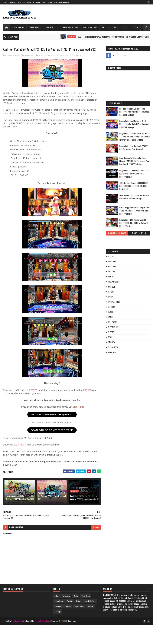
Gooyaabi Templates (42, 621)
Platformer (112, 307)
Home (4, 2)
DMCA (38, 2)
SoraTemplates (17, 621)
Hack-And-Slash (113, 282)
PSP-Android (67, 55)
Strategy (111, 342)
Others (48, 55)
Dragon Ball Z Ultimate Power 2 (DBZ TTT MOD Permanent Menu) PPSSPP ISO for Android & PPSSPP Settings (134, 136)
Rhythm (77, 55)
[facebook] (148, 2)
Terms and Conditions (61, 2)
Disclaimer (30, 2)
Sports (110, 337)
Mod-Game (111, 287)
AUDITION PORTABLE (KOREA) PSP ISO (52, 414)
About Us (12, 2)
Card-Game (112, 271)
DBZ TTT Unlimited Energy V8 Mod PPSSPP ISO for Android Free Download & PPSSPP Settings (102, 36)
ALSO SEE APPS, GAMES (117, 233)
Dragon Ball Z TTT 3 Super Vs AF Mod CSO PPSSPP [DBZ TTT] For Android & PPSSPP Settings (133, 223)
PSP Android (18, 27)
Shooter (111, 332)
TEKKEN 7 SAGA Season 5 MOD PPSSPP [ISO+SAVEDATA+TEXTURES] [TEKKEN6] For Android (134, 186)
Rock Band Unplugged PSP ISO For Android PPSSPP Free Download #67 (84, 497)
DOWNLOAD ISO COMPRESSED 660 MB (52, 430)
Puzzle (110, 312)
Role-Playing (112, 322)
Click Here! (78, 406)
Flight (78, 601)
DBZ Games (50, 27)
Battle (76, 596)
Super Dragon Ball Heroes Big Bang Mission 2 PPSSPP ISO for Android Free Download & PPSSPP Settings (134, 161)
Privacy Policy (47, 2)
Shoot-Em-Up (113, 327)
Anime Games (35, 27)
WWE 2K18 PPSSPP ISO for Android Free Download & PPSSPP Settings (134, 197)
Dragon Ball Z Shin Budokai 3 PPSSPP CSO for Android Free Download (133, 147)
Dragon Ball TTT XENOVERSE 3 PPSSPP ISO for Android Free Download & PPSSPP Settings (134, 173)
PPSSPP (56, 55)
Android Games (90, 27)
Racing (110, 317)
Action (41, 55)
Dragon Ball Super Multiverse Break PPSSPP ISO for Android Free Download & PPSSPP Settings (134, 124)
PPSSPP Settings (110, 27)
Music (75, 491)
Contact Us (21, 2)
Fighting (58, 37)
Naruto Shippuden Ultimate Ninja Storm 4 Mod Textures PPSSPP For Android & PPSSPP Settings (134, 210)
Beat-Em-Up (112, 266)
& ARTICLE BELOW (139, 233)
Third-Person (113, 347)
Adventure (112, 261)
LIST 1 (125, 27)
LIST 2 (135, 27)
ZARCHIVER (20, 444)
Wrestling (112, 352)
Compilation (59, 601)
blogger (96, 527)
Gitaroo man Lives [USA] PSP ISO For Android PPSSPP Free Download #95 (20, 497)
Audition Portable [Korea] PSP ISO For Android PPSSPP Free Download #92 (52, 496)
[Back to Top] (148, 621)
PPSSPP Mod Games (69, 27)
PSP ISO (87, 389)
